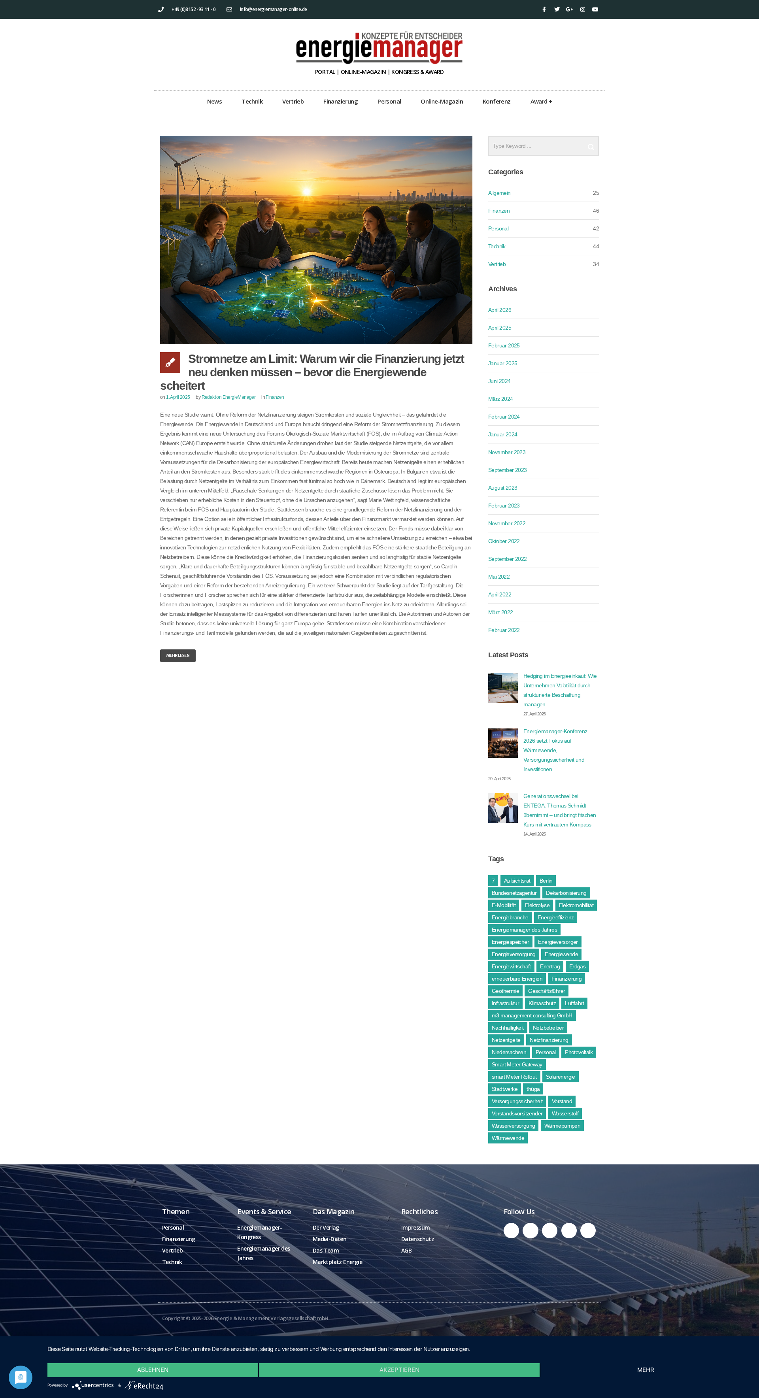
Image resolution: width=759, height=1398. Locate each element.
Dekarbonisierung (566, 893)
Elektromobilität (576, 905)
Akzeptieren (399, 1369)
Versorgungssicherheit (517, 1101)
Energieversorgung (514, 954)
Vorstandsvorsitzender (517, 1113)
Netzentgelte (506, 1040)
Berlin (546, 880)
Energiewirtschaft (511, 966)
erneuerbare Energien (517, 978)
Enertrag (550, 966)
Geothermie (505, 991)
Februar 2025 (504, 345)
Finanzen (275, 397)
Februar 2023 (504, 505)
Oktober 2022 (504, 541)
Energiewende (561, 954)
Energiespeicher (510, 942)
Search (591, 144)
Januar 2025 (502, 363)
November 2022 (506, 523)
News (214, 101)
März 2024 (500, 399)
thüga (533, 1089)
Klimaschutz (542, 1003)
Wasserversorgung (513, 1126)
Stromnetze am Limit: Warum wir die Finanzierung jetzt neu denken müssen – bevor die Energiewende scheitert (312, 372)
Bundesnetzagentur (514, 893)
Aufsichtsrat (517, 880)
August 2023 (502, 488)
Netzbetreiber (548, 1027)
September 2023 (507, 470)
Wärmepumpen (562, 1126)
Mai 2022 (499, 577)
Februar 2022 (504, 630)
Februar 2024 (504, 416)
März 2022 (500, 612)
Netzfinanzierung (549, 1040)
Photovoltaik (579, 1052)
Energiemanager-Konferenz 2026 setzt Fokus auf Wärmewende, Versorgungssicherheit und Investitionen (555, 750)
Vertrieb (293, 101)
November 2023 (506, 452)
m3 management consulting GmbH (532, 1015)
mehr (645, 1369)
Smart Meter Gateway (517, 1064)
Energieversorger (558, 942)
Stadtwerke (504, 1089)
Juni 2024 (499, 381)
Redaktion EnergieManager (229, 397)
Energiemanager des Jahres (524, 929)
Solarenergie (560, 1076)
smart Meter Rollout (514, 1076)
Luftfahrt (574, 1003)
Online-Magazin (442, 101)
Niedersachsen (509, 1052)
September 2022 (507, 559)
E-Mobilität (503, 905)
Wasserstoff (565, 1113)
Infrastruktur (505, 1003)
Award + (541, 101)
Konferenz (497, 101)
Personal (389, 101)
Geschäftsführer (546, 991)
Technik (252, 101)
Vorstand (562, 1101)
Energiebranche (510, 917)
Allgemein (499, 193)
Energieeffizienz (556, 917)
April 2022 (499, 594)
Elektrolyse (537, 905)
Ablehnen (152, 1369)
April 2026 (499, 310)
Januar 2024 (502, 434)
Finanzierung (340, 101)
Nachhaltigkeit (508, 1027)
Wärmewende (508, 1138)
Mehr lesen (177, 655)
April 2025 (499, 328)
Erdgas (577, 966)
